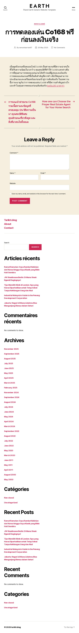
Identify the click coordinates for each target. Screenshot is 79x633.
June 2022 (9, 446)
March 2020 (9, 455)
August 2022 (10, 436)
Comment (14, 153)
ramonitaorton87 (25, 48)
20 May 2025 (43, 48)
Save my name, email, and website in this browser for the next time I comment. (39, 194)
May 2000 (8, 479)
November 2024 (11, 392)
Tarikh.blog (10, 220)
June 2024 (9, 412)
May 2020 (8, 450)
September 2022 (11, 431)
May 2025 (8, 373)
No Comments (59, 48)
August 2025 (10, 359)
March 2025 (9, 383)
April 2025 (8, 378)
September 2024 (11, 397)
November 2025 (11, 349)
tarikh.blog (16, 627)
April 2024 (8, 421)
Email (43, 173)
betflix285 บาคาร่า (55, 85)
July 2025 (8, 363)
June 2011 (8, 460)
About (7, 223)
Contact (8, 227)
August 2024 (10, 402)
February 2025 (10, 388)
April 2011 (8, 470)
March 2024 (9, 426)
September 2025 (11, 354)
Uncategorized (10, 503)
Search (6, 243)
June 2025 (9, 368)
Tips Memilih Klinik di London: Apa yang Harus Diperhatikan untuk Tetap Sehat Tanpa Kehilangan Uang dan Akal (21, 288)
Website (13, 183)
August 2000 (10, 475)
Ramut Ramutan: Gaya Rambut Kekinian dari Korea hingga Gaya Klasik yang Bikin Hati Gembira (22, 270)
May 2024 (8, 417)
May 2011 (8, 465)
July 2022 (8, 441)
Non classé (39, 24)
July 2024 (8, 407)
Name (12, 173)
